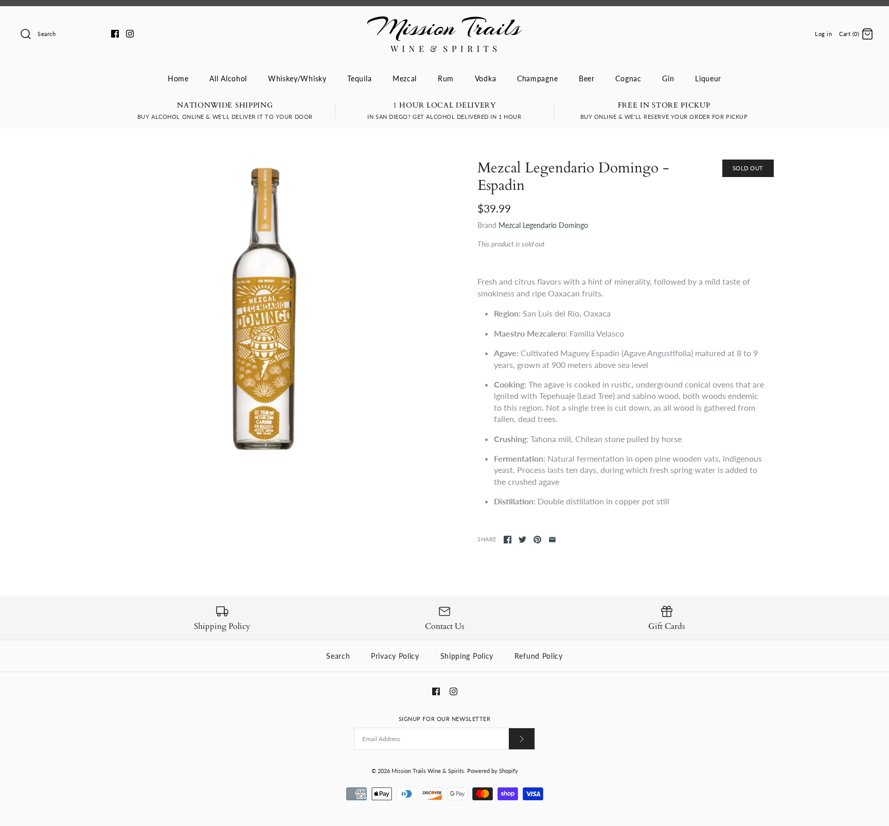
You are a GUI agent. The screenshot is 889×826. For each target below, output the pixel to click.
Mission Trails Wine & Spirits (428, 770)
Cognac (628, 78)
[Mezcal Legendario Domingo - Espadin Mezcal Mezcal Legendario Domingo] (263, 308)
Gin (668, 78)
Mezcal (405, 78)
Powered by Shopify (492, 770)
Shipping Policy (467, 656)
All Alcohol (228, 78)
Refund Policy (538, 656)
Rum (446, 78)
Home (178, 78)
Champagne (537, 78)
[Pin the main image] (537, 539)
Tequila (359, 78)
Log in (823, 33)
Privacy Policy (395, 656)
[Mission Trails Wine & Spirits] (444, 21)
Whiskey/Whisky (297, 78)
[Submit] (522, 738)
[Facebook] (115, 34)
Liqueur (708, 78)
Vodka (485, 78)
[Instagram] (130, 34)
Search (338, 656)
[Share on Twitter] (522, 539)
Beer (587, 78)
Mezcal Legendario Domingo (543, 225)
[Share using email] (552, 539)
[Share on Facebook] (507, 539)
